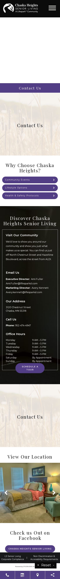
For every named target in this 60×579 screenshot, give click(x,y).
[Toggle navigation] (52, 8)
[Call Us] (7, 575)
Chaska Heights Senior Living (30, 548)
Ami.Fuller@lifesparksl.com (21, 283)
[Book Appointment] (22, 575)
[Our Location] (37, 575)
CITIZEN (26, 566)
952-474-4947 (23, 325)
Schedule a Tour (30, 368)
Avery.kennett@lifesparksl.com (24, 292)
